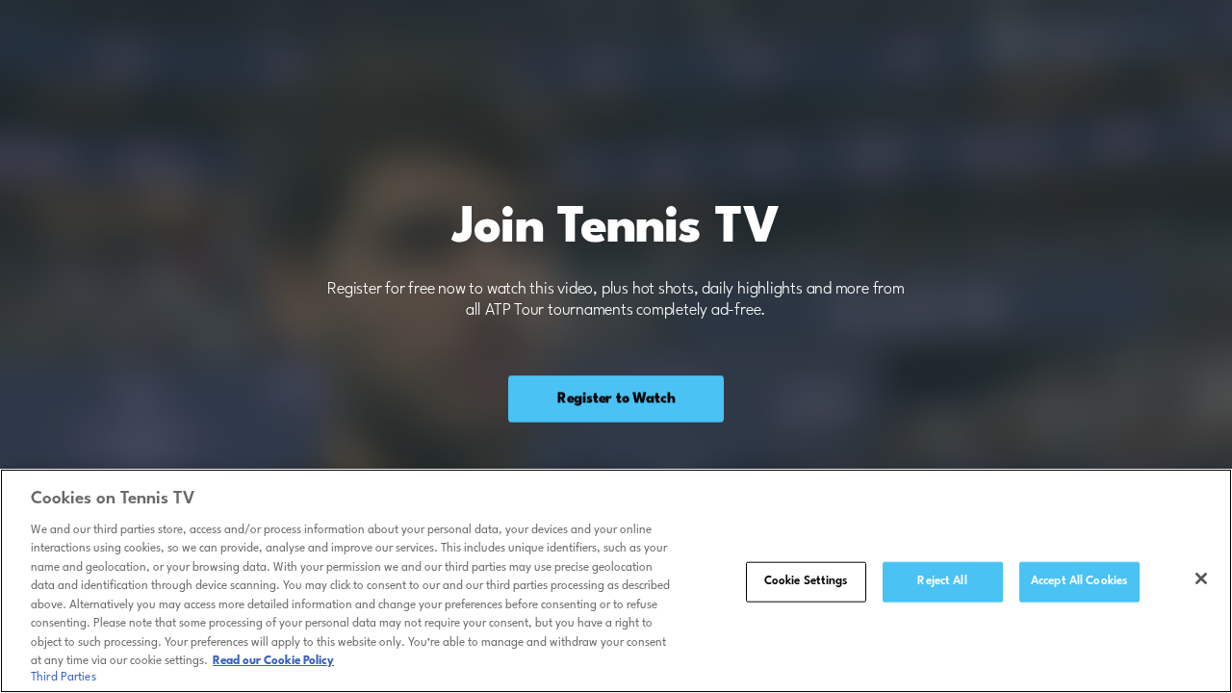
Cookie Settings (806, 581)
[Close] (1201, 578)
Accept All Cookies (1079, 581)
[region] (616, 581)
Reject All (941, 581)
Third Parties (63, 677)
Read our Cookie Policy (273, 661)
